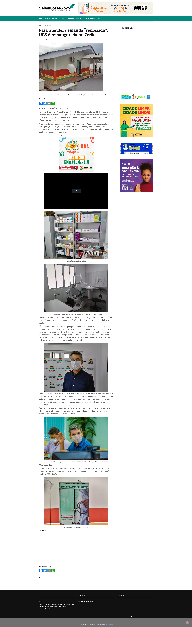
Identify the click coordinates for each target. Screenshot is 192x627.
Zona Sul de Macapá (45, 583)
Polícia (54, 18)
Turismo (79, 18)
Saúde (60, 580)
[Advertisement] (76, 549)
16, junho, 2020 (43, 39)
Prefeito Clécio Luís (51, 580)
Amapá (47, 18)
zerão (104, 580)
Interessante (90, 18)
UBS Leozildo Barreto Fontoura (91, 580)
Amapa (41, 580)
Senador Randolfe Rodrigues (72, 580)
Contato (100, 18)
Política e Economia (66, 18)
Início (41, 18)
